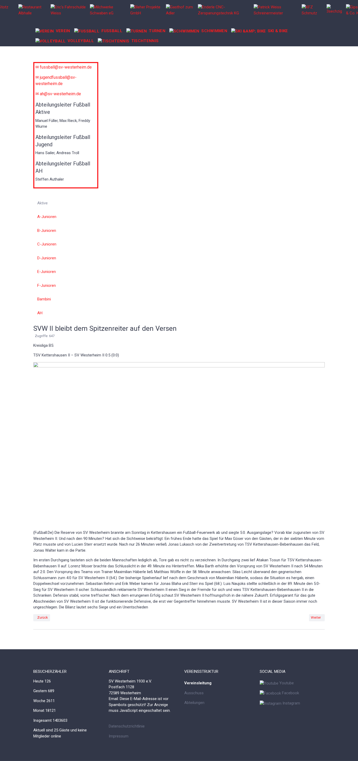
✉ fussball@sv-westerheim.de (63, 67)
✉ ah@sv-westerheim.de (58, 93)
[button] (52, 31)
